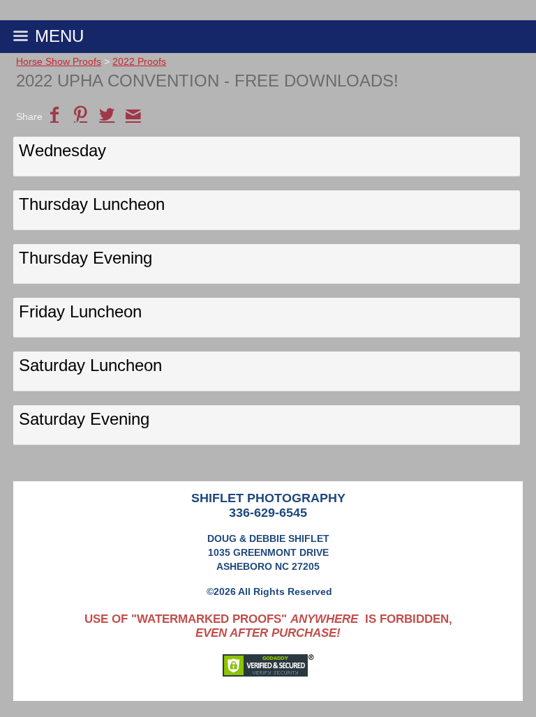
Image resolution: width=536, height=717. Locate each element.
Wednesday (62, 150)
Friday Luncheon (80, 311)
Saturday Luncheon (90, 365)
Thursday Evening (85, 257)
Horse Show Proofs (58, 61)
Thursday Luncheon (92, 204)
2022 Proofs (139, 61)
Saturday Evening (84, 418)
